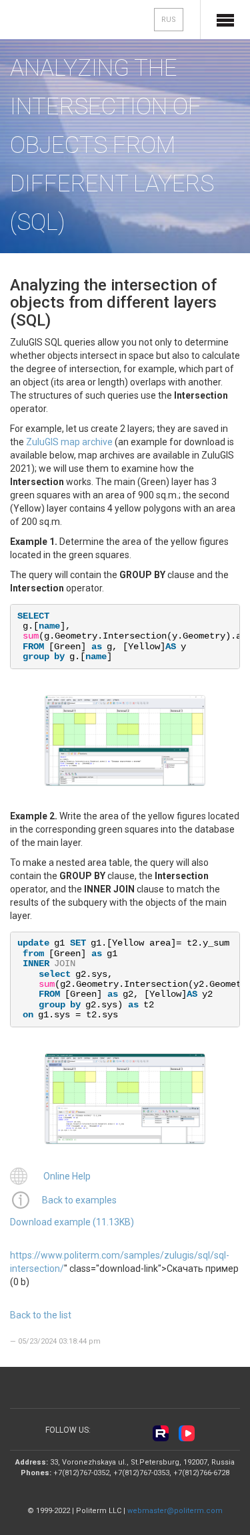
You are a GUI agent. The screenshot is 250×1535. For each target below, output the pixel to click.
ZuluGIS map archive (69, 442)
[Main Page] (54, 21)
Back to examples (79, 1200)
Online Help (67, 1176)
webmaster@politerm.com (175, 1510)
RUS (168, 19)
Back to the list (40, 1315)
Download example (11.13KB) (72, 1222)
